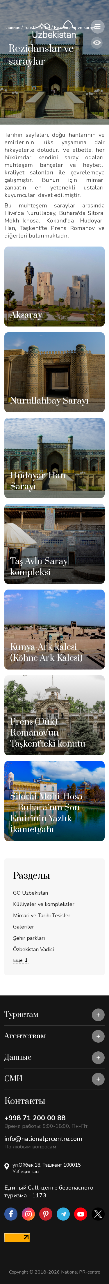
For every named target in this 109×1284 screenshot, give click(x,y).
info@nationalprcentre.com (43, 1139)
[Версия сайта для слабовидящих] (97, 43)
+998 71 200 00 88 (34, 1118)
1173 (39, 1195)
